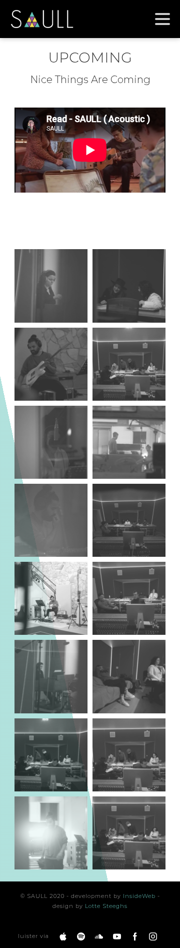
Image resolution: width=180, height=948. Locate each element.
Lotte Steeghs (106, 905)
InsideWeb (139, 895)
